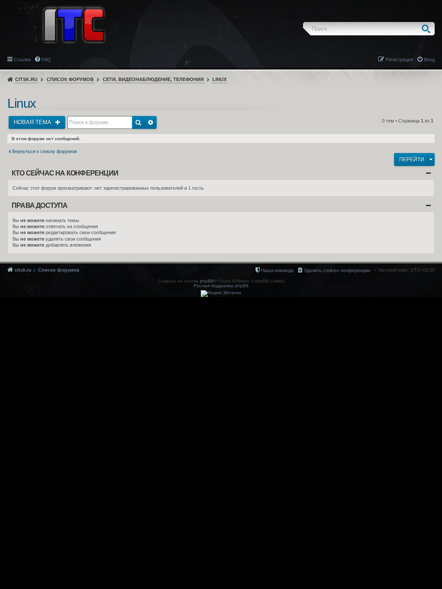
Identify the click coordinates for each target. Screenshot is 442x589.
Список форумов (70, 79)
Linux (219, 79)
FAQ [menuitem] (46, 59)
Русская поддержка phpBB (221, 285)
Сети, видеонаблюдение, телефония (153, 79)
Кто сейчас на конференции (65, 173)
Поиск (428, 28)
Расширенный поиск (151, 122)
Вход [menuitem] (429, 59)
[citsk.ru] (73, 24)
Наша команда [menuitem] (277, 270)
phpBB (207, 281)
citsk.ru (26, 79)
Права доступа (40, 205)
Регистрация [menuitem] (399, 59)
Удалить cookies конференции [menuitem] (337, 270)
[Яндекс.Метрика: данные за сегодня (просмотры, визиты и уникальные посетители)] (221, 293)
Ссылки (22, 59)
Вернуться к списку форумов (44, 151)
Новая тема (33, 122)
